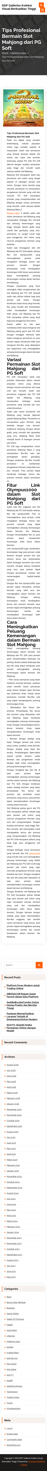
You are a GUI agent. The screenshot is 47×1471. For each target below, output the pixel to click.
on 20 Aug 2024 (16, 122)
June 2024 (11, 1204)
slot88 (10, 1380)
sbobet (10, 1347)
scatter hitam (13, 1353)
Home (5, 53)
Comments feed (14, 1439)
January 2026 (13, 1104)
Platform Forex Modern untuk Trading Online (23, 987)
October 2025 (13, 1120)
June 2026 (11, 1076)
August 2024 (13, 1193)
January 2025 (13, 1171)
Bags (9, 1297)
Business (11, 1308)
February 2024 (13, 1227)
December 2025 (14, 1109)
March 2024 (12, 1221)
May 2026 (11, 1081)
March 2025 (12, 1160)
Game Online (13, 1313)
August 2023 (12, 1260)
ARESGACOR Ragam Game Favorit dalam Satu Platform (22, 995)
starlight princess (14, 1386)
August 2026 (13, 1065)
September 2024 (14, 1187)
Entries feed (12, 1434)
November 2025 (14, 1115)
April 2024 (11, 1215)
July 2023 (11, 1266)
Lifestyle (11, 1336)
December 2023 (14, 1238)
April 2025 (11, 1154)
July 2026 (11, 1070)
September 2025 (14, 1126)
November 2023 (14, 1243)
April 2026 (11, 1087)
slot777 (10, 1375)
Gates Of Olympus (15, 1319)
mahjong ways (18, 53)
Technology (12, 1392)
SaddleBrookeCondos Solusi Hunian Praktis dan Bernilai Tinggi (23, 1005)
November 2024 (14, 1176)
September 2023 (14, 1254)
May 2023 (11, 1277)
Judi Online (12, 1330)
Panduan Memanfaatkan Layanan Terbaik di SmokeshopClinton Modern (22, 1016)
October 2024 (13, 1182)
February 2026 (13, 1098)
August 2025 (12, 1132)
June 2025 (11, 1143)
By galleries (15, 126)
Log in (9, 1428)
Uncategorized (13, 1408)
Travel (9, 1403)
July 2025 (11, 1137)
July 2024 (11, 1199)
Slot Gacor (12, 1364)
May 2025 (11, 1148)
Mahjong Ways (13, 213)
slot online (11, 1369)
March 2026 (12, 1093)
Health (10, 1325)
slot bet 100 (12, 1358)
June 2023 (11, 1271)
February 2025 (13, 1165)
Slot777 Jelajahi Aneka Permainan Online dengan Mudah (21, 1028)
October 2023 (13, 1249)
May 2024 (11, 1210)
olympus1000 (34, 853)
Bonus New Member (16, 1302)
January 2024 (13, 1232)
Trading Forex (13, 1397)
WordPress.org (13, 1445)
